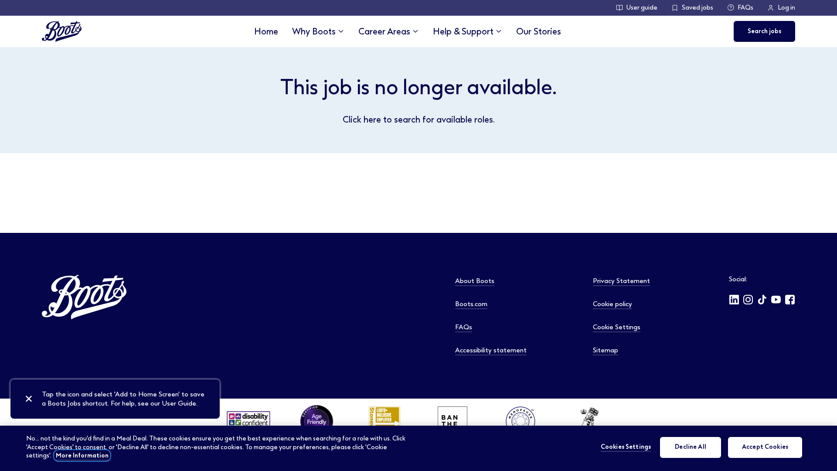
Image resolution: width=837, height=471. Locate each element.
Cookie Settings (616, 327)
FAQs (745, 7)
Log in (786, 7)
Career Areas (384, 31)
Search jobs (764, 31)
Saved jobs (697, 7)
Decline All (690, 447)
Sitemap (605, 350)
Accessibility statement (491, 350)
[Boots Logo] (62, 31)
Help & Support (463, 31)
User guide (641, 7)
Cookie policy (612, 304)
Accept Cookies (765, 447)
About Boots (474, 281)
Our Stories (538, 31)
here (372, 119)
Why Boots (314, 31)
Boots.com (471, 304)
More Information (82, 455)
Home (266, 31)
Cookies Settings (626, 447)
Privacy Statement (621, 281)
